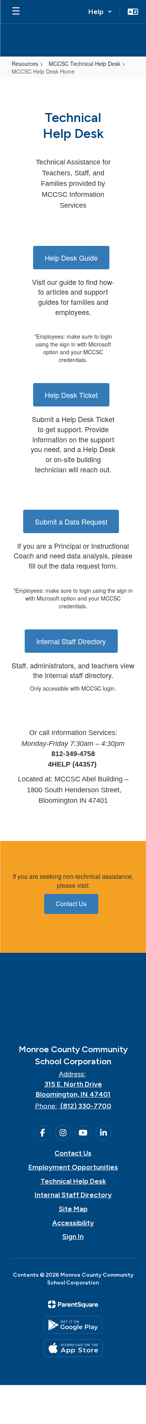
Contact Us (71, 903)
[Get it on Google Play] (73, 1325)
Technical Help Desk (73, 1181)
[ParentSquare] (73, 1304)
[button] (100, 11)
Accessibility (73, 1223)
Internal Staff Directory (71, 641)
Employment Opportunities (73, 1167)
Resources (25, 63)
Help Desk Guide (71, 258)
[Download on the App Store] (73, 1348)
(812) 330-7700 (85, 1106)
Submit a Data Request (71, 521)
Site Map (73, 1209)
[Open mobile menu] (16, 11)
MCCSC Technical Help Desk (84, 63)
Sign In (73, 1236)
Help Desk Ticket (71, 395)
